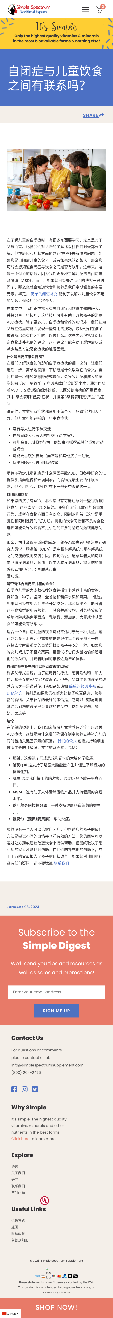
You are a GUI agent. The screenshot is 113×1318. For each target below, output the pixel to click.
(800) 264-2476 (26, 1072)
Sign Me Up (56, 1011)
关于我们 (18, 1173)
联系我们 (18, 1186)
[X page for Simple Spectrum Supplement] (36, 1090)
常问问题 (18, 1192)
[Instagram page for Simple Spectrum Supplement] (26, 1090)
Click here (20, 1138)
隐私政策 (18, 1233)
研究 (14, 1179)
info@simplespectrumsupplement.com (47, 1065)
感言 (14, 1166)
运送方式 (18, 1220)
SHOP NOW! (56, 1307)
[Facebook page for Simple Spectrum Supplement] (16, 1090)
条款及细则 (19, 1240)
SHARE (91, 115)
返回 (14, 1227)
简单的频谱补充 (44, 294)
